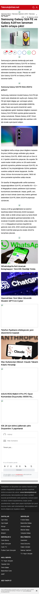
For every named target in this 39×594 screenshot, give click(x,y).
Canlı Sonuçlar (6, 543)
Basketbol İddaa (26, 523)
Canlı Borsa (5, 540)
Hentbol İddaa (25, 526)
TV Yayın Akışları (26, 553)
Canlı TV (4, 547)
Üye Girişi (4, 520)
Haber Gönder (25, 547)
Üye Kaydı (4, 523)
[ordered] (16, 466)
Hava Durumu (25, 543)
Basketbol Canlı (6, 571)
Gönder (19, 470)
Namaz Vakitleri (26, 550)
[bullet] (19, 466)
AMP (3, 574)
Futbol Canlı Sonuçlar (8, 550)
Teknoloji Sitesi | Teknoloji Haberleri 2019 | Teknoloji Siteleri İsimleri (18, 14)
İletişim (3, 533)
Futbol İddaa (25, 520)
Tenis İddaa (5, 567)
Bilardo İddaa (25, 530)
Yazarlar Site (5, 564)
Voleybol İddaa (25, 533)
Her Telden (4, 16)
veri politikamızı (27, 590)
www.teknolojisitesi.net (28, 492)
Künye (3, 526)
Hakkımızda (5, 530)
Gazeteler (24, 540)
